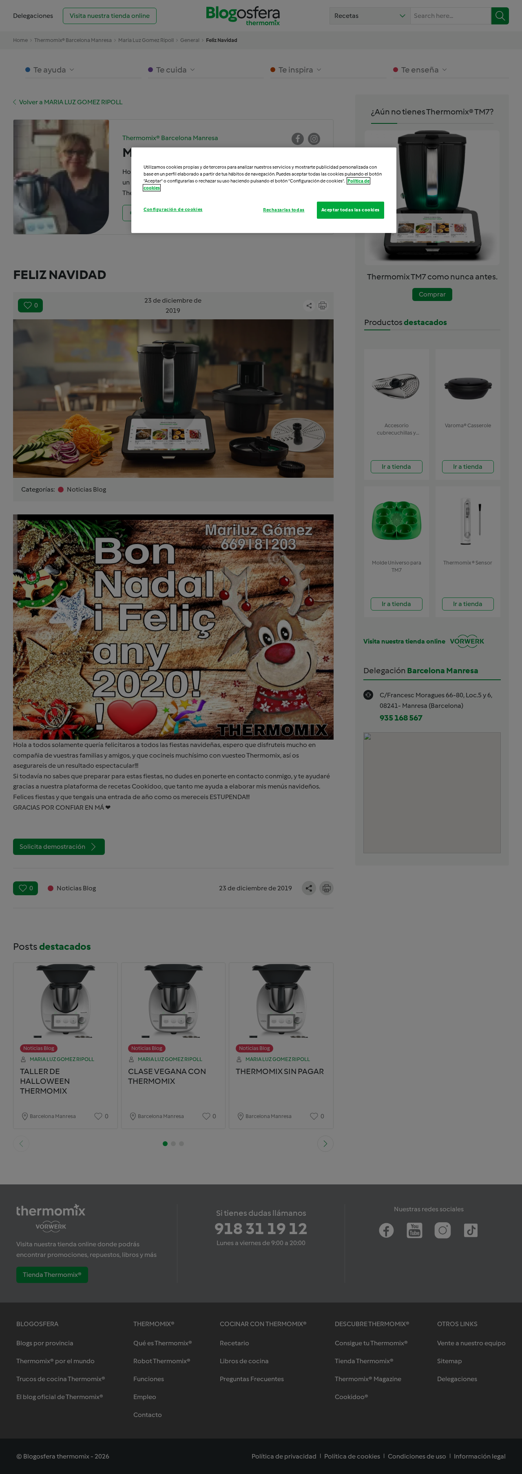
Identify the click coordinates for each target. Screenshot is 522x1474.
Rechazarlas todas (284, 210)
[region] (263, 190)
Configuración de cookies (173, 209)
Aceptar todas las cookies (350, 210)
